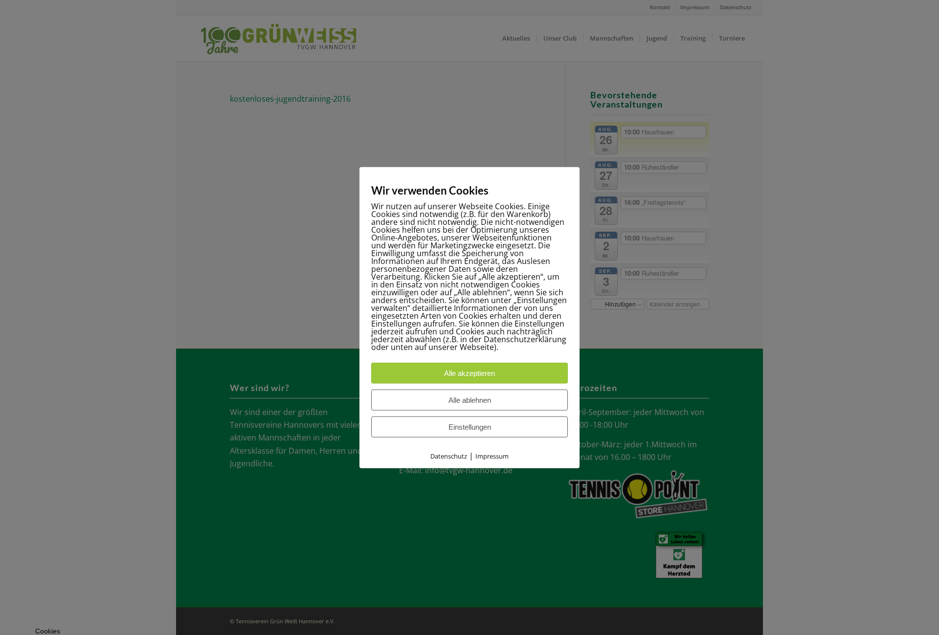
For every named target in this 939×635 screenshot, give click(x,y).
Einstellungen (469, 426)
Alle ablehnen (469, 399)
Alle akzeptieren (469, 373)
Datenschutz (448, 455)
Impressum (492, 455)
